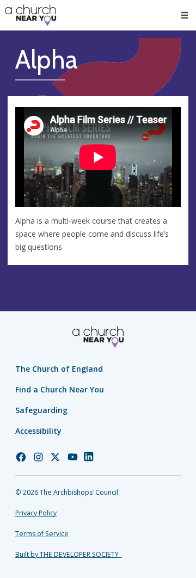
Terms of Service (42, 533)
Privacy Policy (36, 513)
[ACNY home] (30, 15)
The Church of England (59, 369)
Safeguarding (41, 410)
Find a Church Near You (59, 389)
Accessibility (38, 431)
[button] (184, 15)
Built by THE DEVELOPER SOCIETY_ (68, 554)
